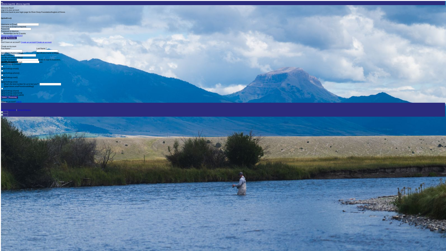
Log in (18, 102)
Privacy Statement (8, 110)
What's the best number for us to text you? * (21, 84)
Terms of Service (24, 110)
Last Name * (41, 49)
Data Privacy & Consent (11, 64)
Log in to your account (10, 10)
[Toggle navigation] (2, 2)
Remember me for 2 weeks (15, 34)
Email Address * (7, 55)
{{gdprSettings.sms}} (9, 82)
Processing (12, 38)
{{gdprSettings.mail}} (9, 77)
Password (5, 29)
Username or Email (9, 24)
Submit (4, 97)
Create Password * (8, 60)
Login (3, 38)
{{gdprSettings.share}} (10, 91)
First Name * (6, 49)
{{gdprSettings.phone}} (10, 73)
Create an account (28, 42)
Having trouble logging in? (12, 36)
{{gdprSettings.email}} (10, 69)
